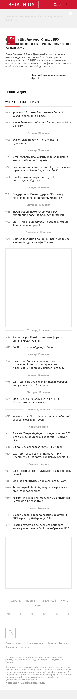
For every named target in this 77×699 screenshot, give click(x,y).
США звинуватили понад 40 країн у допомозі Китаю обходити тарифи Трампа (41, 240)
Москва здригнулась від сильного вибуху (39, 481)
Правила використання (17, 647)
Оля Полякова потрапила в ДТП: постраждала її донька (33, 179)
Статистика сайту (14, 643)
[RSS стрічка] (60, 4)
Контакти (64, 643)
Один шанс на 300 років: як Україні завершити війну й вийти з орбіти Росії (42, 383)
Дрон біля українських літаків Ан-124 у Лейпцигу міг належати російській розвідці (40, 455)
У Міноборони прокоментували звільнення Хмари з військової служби (40, 158)
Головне (15, 600)
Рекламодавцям (35, 643)
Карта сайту (30, 679)
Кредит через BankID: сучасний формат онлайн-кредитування (37, 339)
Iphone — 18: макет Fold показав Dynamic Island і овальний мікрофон (38, 114)
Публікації (49, 600)
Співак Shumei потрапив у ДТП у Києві (37, 447)
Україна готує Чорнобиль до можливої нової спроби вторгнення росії (41, 418)
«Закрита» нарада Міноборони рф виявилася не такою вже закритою (41, 499)
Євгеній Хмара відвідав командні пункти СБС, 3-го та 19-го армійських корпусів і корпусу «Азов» (42, 437)
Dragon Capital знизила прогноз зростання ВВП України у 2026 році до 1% (40, 516)
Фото (64, 600)
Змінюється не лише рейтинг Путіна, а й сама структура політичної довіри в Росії (42, 168)
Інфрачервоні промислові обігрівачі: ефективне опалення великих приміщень (39, 213)
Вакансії (51, 643)
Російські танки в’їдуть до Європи (34, 347)
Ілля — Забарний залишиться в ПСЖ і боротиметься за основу (37, 400)
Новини (31, 600)
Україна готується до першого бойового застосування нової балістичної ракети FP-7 (41, 526)
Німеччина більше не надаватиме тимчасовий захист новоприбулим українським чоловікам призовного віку (38, 364)
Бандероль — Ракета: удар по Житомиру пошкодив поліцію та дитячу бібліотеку (38, 196)
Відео (38, 605)
